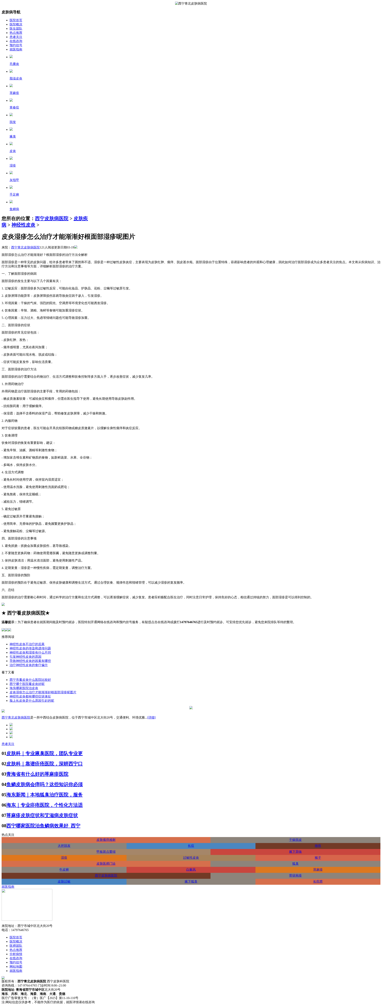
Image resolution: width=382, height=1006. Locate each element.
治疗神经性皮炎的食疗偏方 (29, 665)
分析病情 (16, 954)
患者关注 (16, 37)
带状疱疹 (295, 875)
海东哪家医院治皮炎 (24, 688)
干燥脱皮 (295, 839)
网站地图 (16, 966)
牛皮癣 (64, 869)
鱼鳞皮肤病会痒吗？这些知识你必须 (44, 784)
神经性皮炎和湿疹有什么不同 (30, 652)
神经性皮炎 (23, 224)
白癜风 (191, 869)
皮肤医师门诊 (106, 863)
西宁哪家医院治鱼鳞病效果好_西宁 (43, 825)
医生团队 (16, 28)
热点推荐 (16, 32)
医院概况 (16, 24)
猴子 (318, 857)
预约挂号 (16, 45)
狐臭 (295, 863)
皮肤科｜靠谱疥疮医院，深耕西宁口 (44, 763)
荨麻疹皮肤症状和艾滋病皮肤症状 (42, 815)
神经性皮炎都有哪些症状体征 (30, 696)
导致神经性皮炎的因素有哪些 (30, 661)
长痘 (191, 845)
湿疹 (64, 857)
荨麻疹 (318, 869)
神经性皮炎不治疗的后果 (27, 644)
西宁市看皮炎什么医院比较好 (30, 679)
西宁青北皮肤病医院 (25, 247)
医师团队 (16, 945)
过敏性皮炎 (191, 857)
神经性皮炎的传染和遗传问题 (30, 648)
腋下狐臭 (191, 881)
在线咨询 (16, 41)
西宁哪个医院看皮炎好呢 (27, 684)
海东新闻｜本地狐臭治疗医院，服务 (44, 794)
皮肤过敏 (64, 881)
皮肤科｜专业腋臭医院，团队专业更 (44, 753)
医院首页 (16, 20)
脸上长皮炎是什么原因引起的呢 (32, 700)
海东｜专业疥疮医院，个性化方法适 (44, 805)
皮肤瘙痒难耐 (106, 839)
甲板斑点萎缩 (106, 851)
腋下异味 (295, 851)
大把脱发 (64, 845)
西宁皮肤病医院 (51, 218)
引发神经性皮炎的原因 (25, 656)
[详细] (151, 717)
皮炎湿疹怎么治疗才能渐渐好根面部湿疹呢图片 (43, 692)
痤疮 (318, 845)
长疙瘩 (318, 881)
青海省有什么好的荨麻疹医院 (37, 774)
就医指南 (16, 49)
